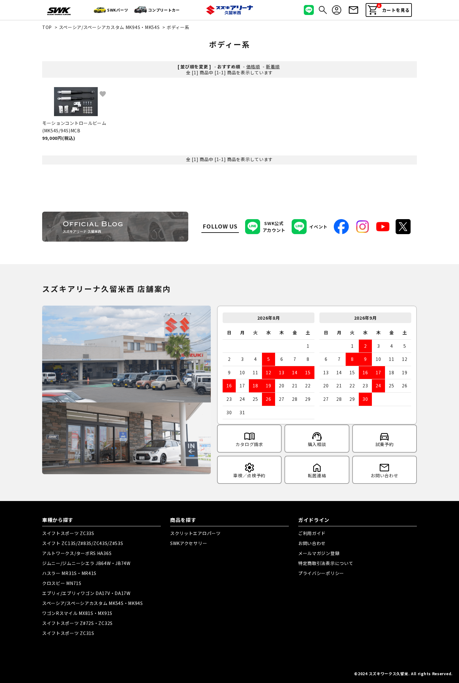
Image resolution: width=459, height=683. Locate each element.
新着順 (273, 66)
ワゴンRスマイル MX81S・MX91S (77, 613)
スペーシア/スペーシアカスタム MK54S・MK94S (92, 603)
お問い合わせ (312, 543)
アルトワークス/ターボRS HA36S (76, 553)
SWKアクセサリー (188, 543)
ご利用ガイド (312, 533)
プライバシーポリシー (321, 573)
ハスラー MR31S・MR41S (69, 573)
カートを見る (394, 8)
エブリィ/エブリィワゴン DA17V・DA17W (86, 593)
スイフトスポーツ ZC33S (68, 533)
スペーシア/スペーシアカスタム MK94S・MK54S (109, 27)
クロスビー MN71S (61, 583)
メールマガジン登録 (318, 553)
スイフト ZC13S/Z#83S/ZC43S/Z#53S (82, 543)
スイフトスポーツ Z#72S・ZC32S (77, 623)
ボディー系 (178, 27)
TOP (47, 27)
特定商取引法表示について (325, 563)
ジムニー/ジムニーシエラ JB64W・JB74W (86, 563)
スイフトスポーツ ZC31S (68, 633)
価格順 (253, 66)
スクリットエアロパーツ (195, 533)
